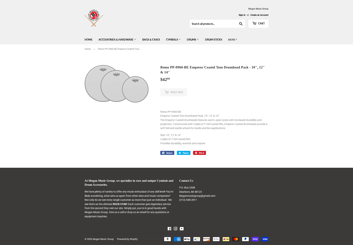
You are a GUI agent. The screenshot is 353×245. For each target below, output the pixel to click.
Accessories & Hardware (116, 39)
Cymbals (172, 39)
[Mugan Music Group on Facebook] (169, 229)
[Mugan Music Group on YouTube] (182, 229)
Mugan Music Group (103, 239)
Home (88, 39)
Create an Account (259, 15)
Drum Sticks (213, 39)
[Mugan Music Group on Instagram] (175, 229)
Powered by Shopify (127, 239)
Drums (192, 39)
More (231, 39)
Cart (261, 23)
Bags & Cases (151, 39)
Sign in (242, 15)
